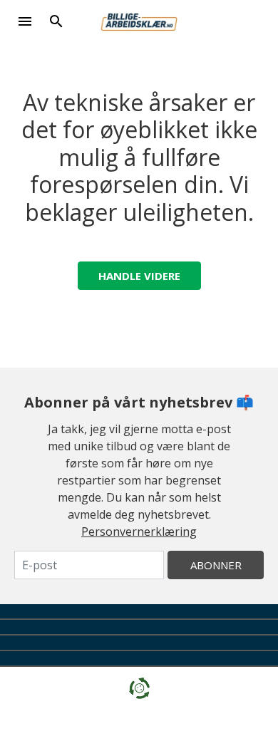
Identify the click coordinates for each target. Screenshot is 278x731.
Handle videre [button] (139, 276)
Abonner (216, 565)
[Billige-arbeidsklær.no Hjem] (139, 20)
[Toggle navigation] (25, 21)
